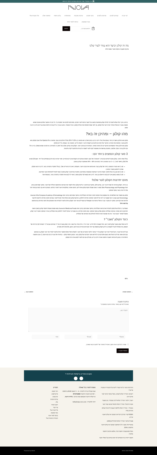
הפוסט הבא (28, 292)
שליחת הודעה (69, 396)
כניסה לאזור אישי (53, 415)
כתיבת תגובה (124, 49)
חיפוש (66, 29)
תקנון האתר (54, 405)
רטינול (113, 234)
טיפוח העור (116, 49)
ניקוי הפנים (55, 391)
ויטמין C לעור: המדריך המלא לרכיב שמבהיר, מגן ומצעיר (117, 400)
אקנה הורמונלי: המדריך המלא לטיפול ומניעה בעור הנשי (118, 404)
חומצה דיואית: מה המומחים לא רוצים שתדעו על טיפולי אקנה (116, 437)
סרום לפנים (55, 394)
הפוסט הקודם (128, 292)
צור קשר (55, 407)
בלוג (57, 402)
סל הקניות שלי (54, 410)
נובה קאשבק (54, 413)
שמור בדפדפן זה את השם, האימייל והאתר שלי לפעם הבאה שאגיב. (106, 344)
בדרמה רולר (124, 203)
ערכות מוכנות (54, 399)
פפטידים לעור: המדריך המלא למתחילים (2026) (120, 421)
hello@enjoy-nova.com (79, 402)
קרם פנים (55, 396)
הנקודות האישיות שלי (52, 418)
